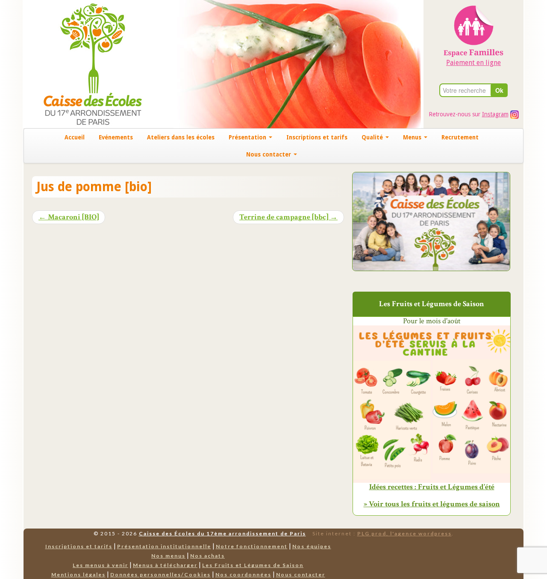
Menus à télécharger (165, 565)
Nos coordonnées (243, 574)
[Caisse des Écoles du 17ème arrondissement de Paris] (84, 63)
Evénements (116, 137)
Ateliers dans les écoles (181, 137)
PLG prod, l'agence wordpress (404, 533)
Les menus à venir (100, 565)
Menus (413, 137)
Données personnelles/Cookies (160, 574)
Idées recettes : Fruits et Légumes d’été (431, 487)
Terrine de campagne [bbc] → (288, 217)
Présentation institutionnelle (164, 546)
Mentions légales (78, 574)
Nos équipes (311, 546)
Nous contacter (269, 154)
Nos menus (168, 555)
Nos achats (207, 555)
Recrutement (460, 137)
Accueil (75, 137)
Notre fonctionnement (252, 546)
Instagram (495, 114)
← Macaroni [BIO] (68, 217)
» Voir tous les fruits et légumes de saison (432, 504)
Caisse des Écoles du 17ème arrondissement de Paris (222, 533)
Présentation (248, 137)
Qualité (373, 137)
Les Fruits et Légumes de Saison (252, 565)
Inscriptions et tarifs (316, 137)
